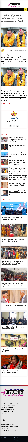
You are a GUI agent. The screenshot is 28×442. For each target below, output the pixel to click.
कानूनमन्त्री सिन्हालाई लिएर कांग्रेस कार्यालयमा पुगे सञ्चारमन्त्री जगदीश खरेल (14, 328)
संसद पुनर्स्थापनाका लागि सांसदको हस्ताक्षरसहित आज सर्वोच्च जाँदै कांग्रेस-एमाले (17, 185)
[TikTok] (14, 126)
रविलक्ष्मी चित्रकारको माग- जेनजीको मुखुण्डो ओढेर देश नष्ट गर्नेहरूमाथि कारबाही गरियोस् (14, 372)
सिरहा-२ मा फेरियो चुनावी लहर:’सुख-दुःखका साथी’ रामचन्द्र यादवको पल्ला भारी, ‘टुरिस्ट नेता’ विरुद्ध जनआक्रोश (18, 178)
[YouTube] (17, 126)
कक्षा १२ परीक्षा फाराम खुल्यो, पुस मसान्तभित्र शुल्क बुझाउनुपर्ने (13, 350)
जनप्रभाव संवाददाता (9, 50)
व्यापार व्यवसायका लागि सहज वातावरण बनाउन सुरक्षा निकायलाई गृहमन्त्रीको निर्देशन (17, 139)
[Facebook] (10, 126)
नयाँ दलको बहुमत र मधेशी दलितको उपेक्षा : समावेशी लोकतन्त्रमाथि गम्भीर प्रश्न (18, 155)
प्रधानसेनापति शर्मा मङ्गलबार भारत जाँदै (17, 146)
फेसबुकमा (18, 123)
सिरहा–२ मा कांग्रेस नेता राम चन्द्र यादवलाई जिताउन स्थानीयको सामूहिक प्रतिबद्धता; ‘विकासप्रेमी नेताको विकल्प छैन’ (17, 171)
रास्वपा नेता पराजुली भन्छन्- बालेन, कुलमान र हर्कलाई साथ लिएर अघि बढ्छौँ (17, 193)
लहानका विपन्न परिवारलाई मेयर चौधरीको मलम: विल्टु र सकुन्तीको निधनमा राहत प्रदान (17, 162)
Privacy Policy (24, 437)
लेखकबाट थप (19, 120)
